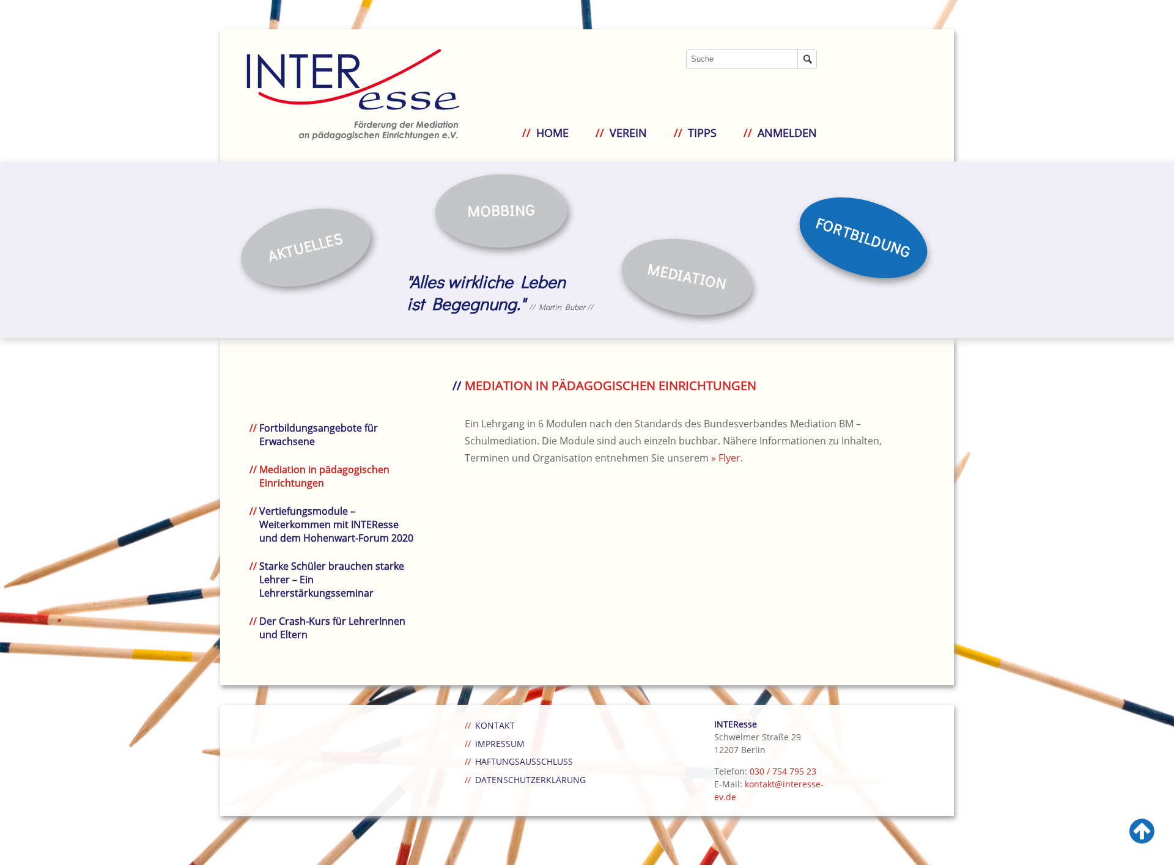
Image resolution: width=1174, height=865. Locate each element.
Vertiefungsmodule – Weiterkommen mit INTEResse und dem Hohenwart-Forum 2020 (336, 524)
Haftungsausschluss (524, 761)
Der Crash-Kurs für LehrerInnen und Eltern (332, 627)
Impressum (500, 743)
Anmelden (787, 132)
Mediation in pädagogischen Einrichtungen (324, 476)
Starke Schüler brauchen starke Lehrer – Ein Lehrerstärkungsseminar (331, 579)
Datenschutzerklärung (530, 780)
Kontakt (495, 725)
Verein (628, 132)
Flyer (729, 458)
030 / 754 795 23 (783, 771)
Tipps (702, 132)
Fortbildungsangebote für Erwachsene (318, 434)
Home (552, 132)
